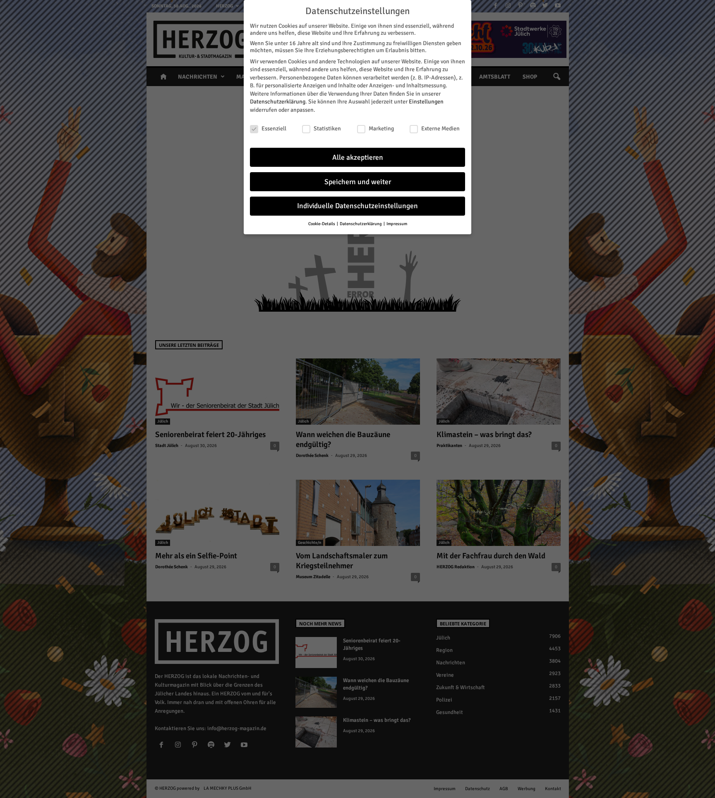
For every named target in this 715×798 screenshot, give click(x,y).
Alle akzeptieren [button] (357, 157)
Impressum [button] (396, 223)
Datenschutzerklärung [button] (361, 223)
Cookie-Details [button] (322, 223)
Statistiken (327, 128)
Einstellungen (426, 101)
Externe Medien (440, 128)
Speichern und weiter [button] (357, 182)
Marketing (381, 128)
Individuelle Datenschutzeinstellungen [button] (357, 206)
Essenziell (274, 128)
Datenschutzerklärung (277, 101)
